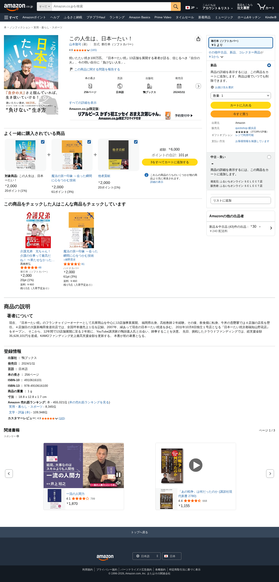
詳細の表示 (156, 181)
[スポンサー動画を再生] (196, 465)
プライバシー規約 (106, 569)
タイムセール (185, 17)
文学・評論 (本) (19, 412)
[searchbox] (111, 6)
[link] (16, 190)
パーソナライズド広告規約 (136, 569)
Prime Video (163, 17)
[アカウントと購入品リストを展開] (232, 8)
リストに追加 (222, 200)
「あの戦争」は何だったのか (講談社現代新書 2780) (205, 494)
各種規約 (160, 569)
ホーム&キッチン (249, 17)
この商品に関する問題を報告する (97, 69)
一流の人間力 (75, 493)
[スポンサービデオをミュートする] (118, 483)
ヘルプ (55, 17)
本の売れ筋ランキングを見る (89, 402)
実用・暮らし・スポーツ (48, 27)
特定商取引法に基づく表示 (185, 569)
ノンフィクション (20, 27)
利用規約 (87, 569)
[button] (11, 17)
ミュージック (224, 17)
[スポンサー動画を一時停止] (118, 475)
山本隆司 (75, 44)
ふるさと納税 (73, 17)
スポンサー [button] (10, 436)
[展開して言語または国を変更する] (197, 8)
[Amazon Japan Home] (105, 557)
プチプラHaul (96, 17)
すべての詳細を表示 (83, 102)
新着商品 (204, 17)
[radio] (241, 42)
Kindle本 (271, 17)
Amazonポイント (34, 17)
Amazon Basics (139, 17)
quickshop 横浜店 (245, 128)
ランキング (117, 17)
